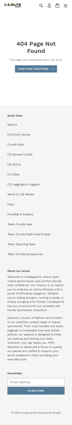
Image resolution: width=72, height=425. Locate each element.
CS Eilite (13, 174)
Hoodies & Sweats (20, 214)
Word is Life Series (20, 194)
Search (12, 124)
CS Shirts (14, 164)
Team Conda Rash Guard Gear (29, 234)
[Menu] (65, 5)
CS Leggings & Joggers (23, 184)
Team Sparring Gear (21, 244)
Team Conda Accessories (25, 254)
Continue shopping (33, 68)
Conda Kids (15, 144)
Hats (10, 204)
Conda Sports (29, 412)
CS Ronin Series (18, 134)
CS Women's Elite (19, 154)
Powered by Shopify (49, 412)
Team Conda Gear (20, 224)
